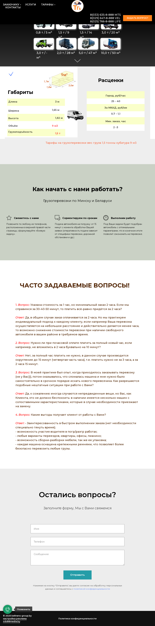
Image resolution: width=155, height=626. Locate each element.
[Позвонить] (7, 609)
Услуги (30, 4)
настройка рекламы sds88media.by (15, 620)
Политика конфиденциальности (77, 618)
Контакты (13, 7)
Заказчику (11, 4)
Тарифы (47, 4)
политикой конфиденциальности (91, 588)
